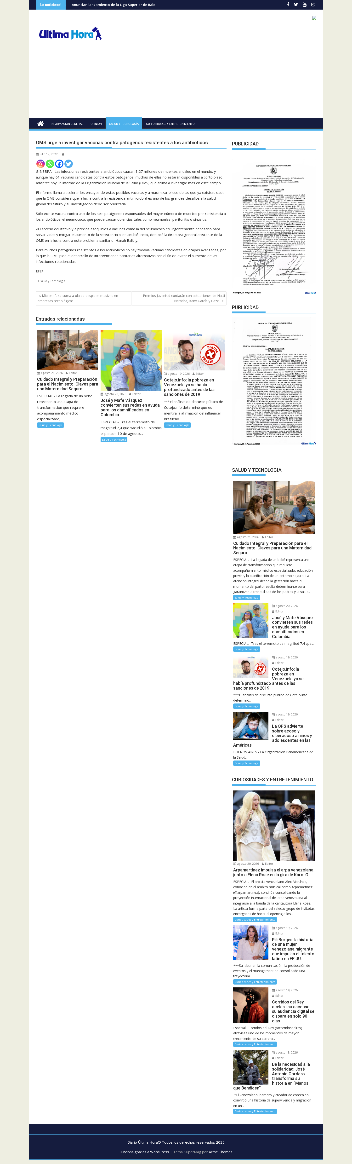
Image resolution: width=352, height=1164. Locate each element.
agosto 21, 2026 (51, 373)
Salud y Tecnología (124, 124)
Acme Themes (221, 1151)
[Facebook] (59, 164)
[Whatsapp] (50, 164)
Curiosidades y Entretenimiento (170, 124)
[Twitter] (68, 164)
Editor (72, 373)
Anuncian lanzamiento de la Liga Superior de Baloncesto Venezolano (84, 4)
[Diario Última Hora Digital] (40, 123)
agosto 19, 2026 (178, 374)
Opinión (96, 124)
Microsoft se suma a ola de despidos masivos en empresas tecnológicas (78, 298)
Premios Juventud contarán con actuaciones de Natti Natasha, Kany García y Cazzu (184, 298)
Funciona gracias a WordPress (144, 1151)
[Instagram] (40, 164)
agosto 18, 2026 (286, 1052)
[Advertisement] (176, 82)
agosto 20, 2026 (115, 394)
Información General (67, 124)
